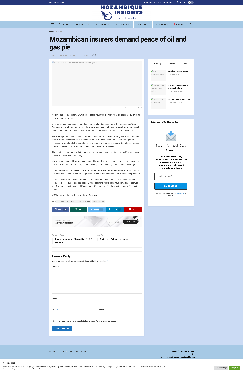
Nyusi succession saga (178, 71)
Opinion (162, 24)
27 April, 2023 (54, 55)
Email (55, 309)
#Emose (61, 201)
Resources (124, 24)
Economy (103, 24)
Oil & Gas (59, 31)
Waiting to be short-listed (179, 99)
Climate (144, 24)
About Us (52, 2)
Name (55, 298)
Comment (57, 266)
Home (51, 31)
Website (102, 310)
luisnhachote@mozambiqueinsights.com (159, 2)
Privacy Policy (73, 351)
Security (83, 24)
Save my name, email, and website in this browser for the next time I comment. (87, 321)
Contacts (60, 2)
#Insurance (71, 201)
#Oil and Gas (84, 201)
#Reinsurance (98, 201)
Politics (66, 24)
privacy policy (179, 193)
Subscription (85, 351)
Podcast (180, 24)
